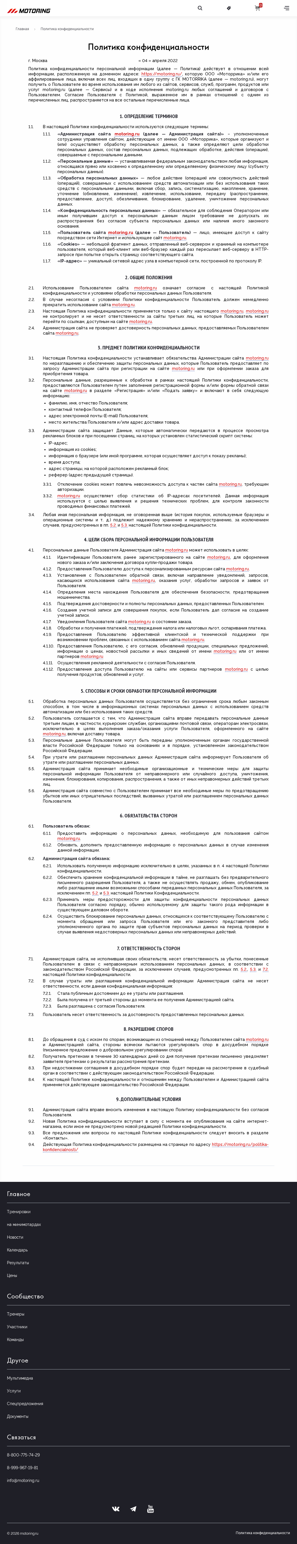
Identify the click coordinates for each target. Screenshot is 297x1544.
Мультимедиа (20, 1378)
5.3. (124, 525)
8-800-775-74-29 (23, 1455)
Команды (15, 1339)
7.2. (266, 969)
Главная (22, 29)
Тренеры (15, 1314)
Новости (15, 1237)
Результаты (18, 1262)
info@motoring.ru (23, 1480)
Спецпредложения (25, 1403)
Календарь (17, 1250)
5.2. (113, 525)
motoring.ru (127, 134)
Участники (17, 1327)
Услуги (14, 1391)
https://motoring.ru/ (162, 74)
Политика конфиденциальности (263, 1533)
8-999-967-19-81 (22, 1467)
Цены (12, 1275)
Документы (17, 1416)
